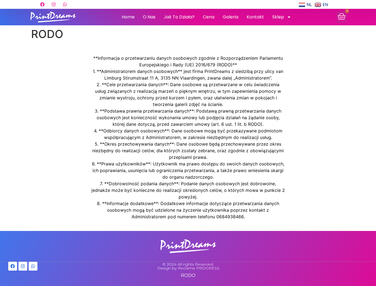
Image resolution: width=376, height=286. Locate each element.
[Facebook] (42, 4)
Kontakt (255, 17)
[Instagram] (53, 4)
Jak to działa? (179, 17)
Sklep (278, 17)
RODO (188, 275)
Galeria (230, 17)
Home (128, 17)
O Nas (149, 17)
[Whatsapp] (65, 4)
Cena (208, 17)
